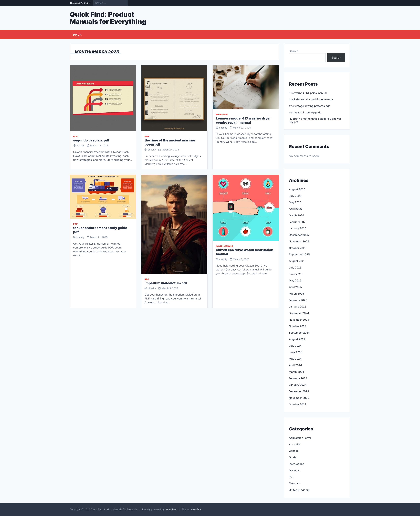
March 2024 (296, 371)
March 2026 (296, 215)
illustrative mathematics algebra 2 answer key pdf (315, 120)
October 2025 (297, 248)
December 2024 (299, 313)
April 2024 (295, 365)
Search (293, 51)
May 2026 (295, 202)
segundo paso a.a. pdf (91, 140)
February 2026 (298, 222)
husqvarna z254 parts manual (308, 93)
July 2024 (295, 345)
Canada (294, 450)
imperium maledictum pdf (166, 283)
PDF (75, 136)
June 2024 (295, 352)
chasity (80, 145)
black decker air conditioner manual (311, 99)
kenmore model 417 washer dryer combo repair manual (243, 120)
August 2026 (297, 189)
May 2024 (295, 358)
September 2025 (299, 254)
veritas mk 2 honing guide (305, 112)
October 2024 (297, 326)
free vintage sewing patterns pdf (309, 106)
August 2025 (297, 261)
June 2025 (295, 274)
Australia (294, 444)
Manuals (222, 114)
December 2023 (299, 391)
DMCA (77, 34)
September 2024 (299, 332)
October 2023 (297, 404)
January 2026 (297, 228)
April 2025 (295, 287)
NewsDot (196, 509)
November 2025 (299, 241)
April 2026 (295, 208)
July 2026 (295, 196)
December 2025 (299, 235)
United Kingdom (299, 490)
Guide (292, 457)
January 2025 (297, 306)
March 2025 (296, 293)
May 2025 (295, 280)
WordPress (172, 509)
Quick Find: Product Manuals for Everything (108, 18)
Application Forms (300, 437)
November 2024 (299, 319)
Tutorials (294, 483)
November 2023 (299, 397)
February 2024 (298, 378)
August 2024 (297, 339)
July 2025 (295, 267)
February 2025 (298, 300)
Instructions (224, 246)
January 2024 (297, 384)
